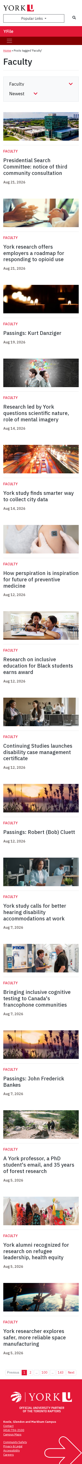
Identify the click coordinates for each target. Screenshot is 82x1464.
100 (44, 1372)
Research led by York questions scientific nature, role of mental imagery (36, 413)
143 (61, 1372)
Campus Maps (12, 1434)
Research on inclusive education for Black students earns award (38, 665)
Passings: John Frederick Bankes (33, 1081)
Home (7, 50)
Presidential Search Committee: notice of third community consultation (35, 166)
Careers (8, 1455)
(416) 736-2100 (13, 1430)
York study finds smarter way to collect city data (38, 496)
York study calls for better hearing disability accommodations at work (34, 912)
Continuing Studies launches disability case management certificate (37, 752)
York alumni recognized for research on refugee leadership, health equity (36, 1251)
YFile (8, 31)
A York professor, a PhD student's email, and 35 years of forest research (38, 1165)
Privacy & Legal (12, 1446)
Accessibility (11, 1450)
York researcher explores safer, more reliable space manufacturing (34, 1337)
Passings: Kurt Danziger (32, 332)
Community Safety (15, 1442)
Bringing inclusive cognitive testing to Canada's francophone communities (37, 998)
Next (71, 1372)
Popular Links (32, 18)
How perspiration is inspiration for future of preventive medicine (41, 579)
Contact (8, 1426)
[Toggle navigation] (9, 41)
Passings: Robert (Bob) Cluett (39, 831)
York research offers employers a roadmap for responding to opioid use (33, 253)
